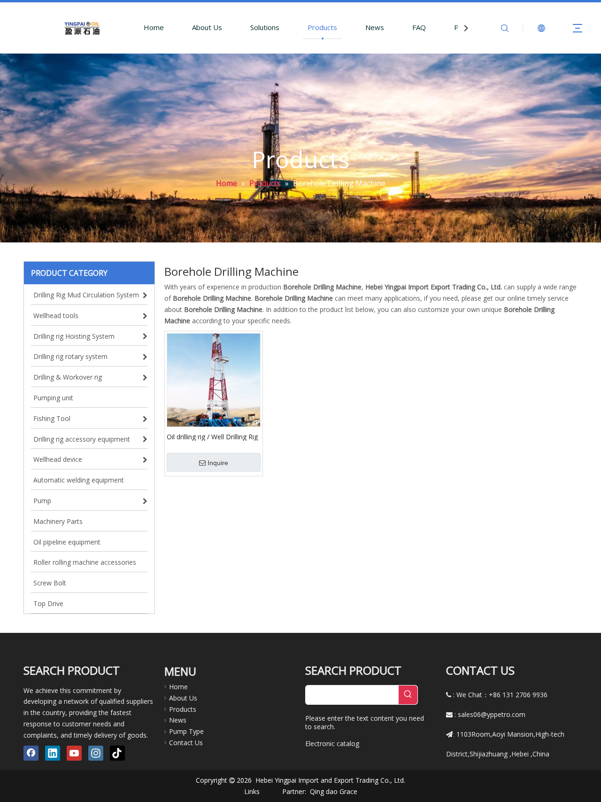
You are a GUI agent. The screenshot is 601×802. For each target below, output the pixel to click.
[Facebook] (31, 753)
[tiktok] (117, 753)
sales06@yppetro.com (491, 714)
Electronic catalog (332, 743)
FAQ (419, 27)
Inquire (218, 463)
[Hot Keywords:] (408, 694)
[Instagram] (95, 753)
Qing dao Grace (333, 791)
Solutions (264, 27)
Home (154, 27)
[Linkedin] (52, 753)
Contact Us (186, 742)
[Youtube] (74, 753)
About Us (207, 27)
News (374, 27)
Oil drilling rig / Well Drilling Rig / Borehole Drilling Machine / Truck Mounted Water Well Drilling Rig (212, 436)
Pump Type (186, 731)
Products (322, 27)
